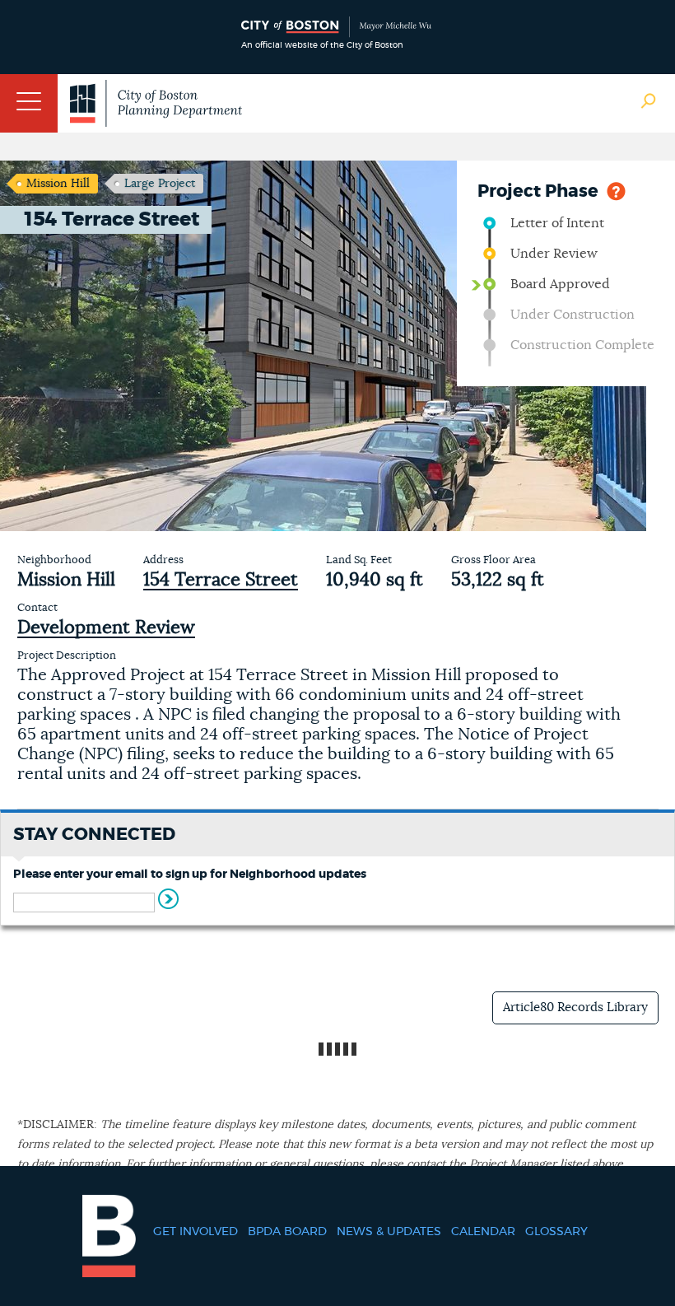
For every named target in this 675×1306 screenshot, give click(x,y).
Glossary (556, 1232)
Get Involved (195, 1232)
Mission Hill (58, 183)
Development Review (106, 627)
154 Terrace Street (220, 580)
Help (616, 190)
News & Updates (389, 1232)
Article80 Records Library (575, 1007)
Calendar (483, 1232)
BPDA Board (287, 1232)
